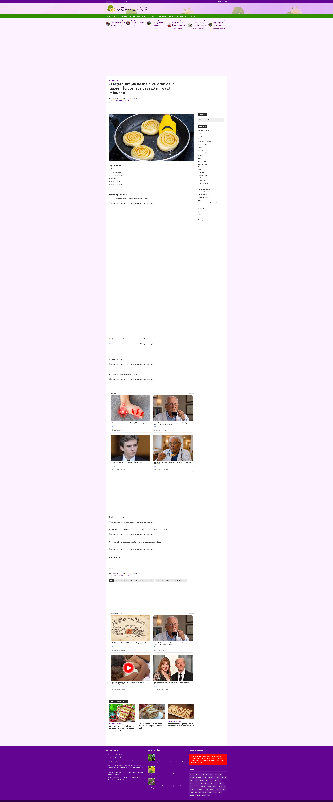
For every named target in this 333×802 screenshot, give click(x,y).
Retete (144, 16)
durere (196, 780)
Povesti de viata (125, 16)
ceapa (210, 777)
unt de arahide (179, 580)
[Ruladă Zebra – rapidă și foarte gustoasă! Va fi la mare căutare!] (181, 711)
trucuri (167, 580)
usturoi (205, 792)
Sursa (111, 568)
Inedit (114, 16)
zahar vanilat (206, 795)
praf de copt (222, 786)
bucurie (192, 777)
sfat (162, 580)
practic (147, 580)
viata (220, 792)
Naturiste (136, 16)
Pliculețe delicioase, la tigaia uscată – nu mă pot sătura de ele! (150, 725)
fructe (136, 580)
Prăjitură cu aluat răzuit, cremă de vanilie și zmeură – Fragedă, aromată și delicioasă (121, 728)
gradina (192, 783)
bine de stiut (118, 580)
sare (152, 580)
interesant (204, 783)
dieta (191, 780)
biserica (211, 774)
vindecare (192, 795)
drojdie (126, 580)
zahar (198, 795)
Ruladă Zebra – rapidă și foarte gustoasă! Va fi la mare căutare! (181, 724)
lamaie (211, 783)
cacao (204, 777)
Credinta (183, 16)
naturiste (192, 786)
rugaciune (192, 789)
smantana (222, 789)
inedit (197, 783)
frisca (210, 780)
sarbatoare (200, 789)
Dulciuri (152, 16)
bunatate (198, 777)
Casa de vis (162, 16)
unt (172, 580)
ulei (196, 792)
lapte (141, 580)
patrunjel (203, 786)
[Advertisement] (166, 53)
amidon (192, 774)
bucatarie (218, 774)
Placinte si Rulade (115, 80)
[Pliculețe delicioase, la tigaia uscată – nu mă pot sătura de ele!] (152, 711)
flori (206, 780)
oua (198, 786)
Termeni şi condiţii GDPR (121, 2)
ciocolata (216, 777)
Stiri (108, 16)
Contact (193, 16)
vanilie (214, 792)
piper (209, 786)
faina (131, 580)
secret (157, 580)
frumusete (217, 780)
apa (197, 774)
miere (221, 783)
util (186, 580)
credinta (223, 777)
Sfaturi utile (173, 16)
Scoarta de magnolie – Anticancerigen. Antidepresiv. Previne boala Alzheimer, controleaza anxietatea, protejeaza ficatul (178, 24)
